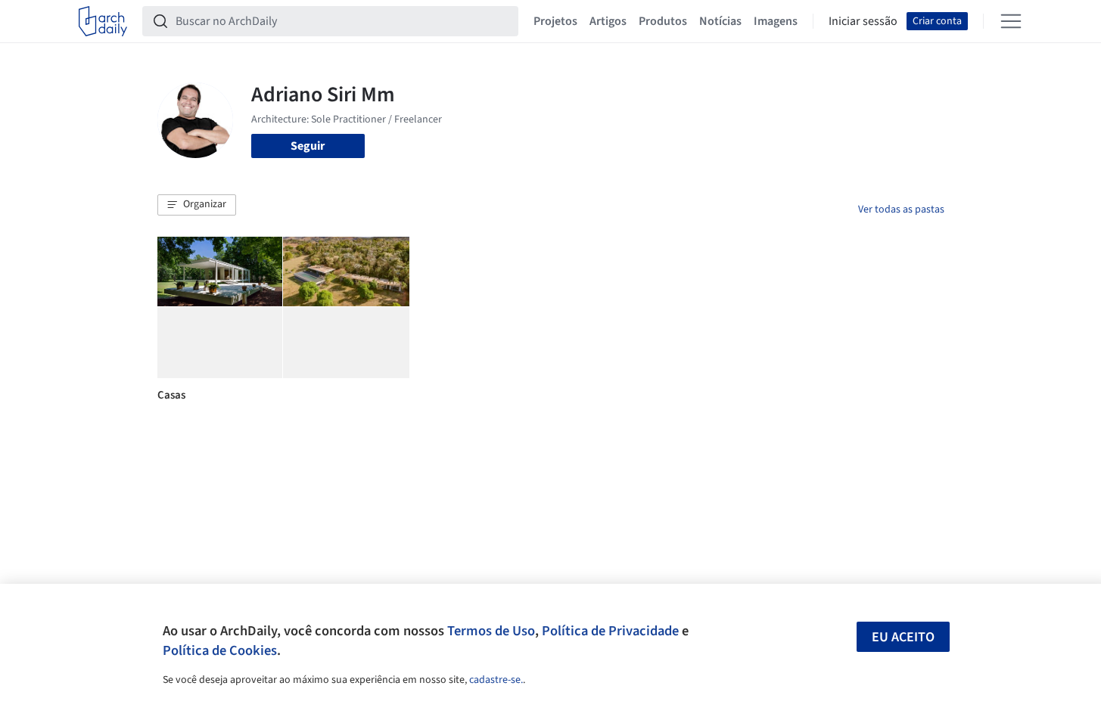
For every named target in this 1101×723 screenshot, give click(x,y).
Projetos (555, 21)
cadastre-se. (496, 679)
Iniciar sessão (863, 21)
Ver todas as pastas (901, 209)
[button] (196, 205)
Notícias (720, 21)
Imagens (776, 21)
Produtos (663, 21)
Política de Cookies (220, 650)
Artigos (608, 21)
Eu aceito (903, 637)
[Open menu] (1011, 21)
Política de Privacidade (610, 631)
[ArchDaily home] (103, 21)
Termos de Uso (491, 631)
